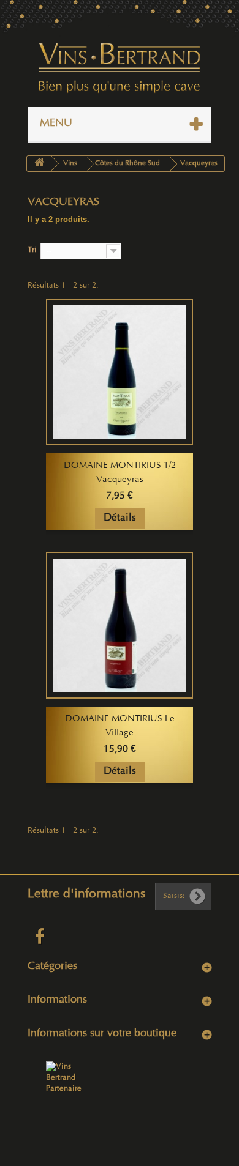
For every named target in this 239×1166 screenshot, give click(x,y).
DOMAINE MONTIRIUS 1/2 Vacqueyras (120, 473)
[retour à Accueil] (39, 163)
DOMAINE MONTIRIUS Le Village (120, 726)
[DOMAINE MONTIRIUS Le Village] (119, 625)
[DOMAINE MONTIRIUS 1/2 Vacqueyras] (119, 372)
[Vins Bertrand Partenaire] (64, 1078)
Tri (32, 250)
